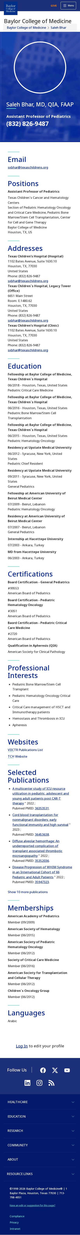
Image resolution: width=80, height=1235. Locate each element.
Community (18, 1145)
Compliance (17, 1216)
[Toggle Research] (73, 1131)
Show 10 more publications (28, 892)
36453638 (42, 834)
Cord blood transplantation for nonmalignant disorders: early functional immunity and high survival (40, 820)
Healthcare (18, 1102)
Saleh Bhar (58, 27)
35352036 (42, 861)
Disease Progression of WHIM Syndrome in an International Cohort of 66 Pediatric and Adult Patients (42, 872)
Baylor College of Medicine (26, 27)
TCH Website (17, 756)
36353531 (42, 808)
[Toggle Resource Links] (73, 1174)
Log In (22, 1046)
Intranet (15, 1229)
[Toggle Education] (73, 1116)
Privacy (14, 1222)
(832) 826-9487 (27, 123)
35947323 (42, 882)
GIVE (54, 5)
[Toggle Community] (73, 1145)
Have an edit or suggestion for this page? (32, 1205)
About (13, 1159)
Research (15, 1131)
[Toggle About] (73, 1160)
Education (17, 1116)
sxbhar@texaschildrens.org (28, 167)
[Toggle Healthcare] (73, 1102)
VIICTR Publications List (25, 750)
